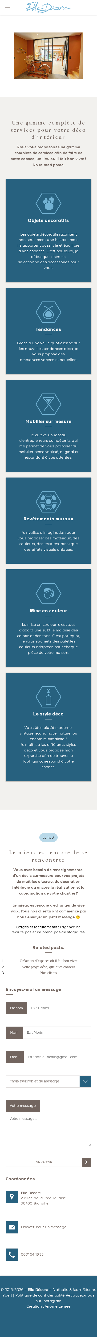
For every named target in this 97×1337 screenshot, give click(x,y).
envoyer (44, 1162)
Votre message (23, 1106)
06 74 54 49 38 (32, 1255)
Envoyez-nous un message (43, 1227)
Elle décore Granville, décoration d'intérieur (48, 7)
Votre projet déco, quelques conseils (48, 967)
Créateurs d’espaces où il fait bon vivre (48, 961)
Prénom (16, 1008)
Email (15, 1057)
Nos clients (48, 973)
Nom (14, 1033)
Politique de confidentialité (40, 1295)
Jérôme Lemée (57, 1306)
